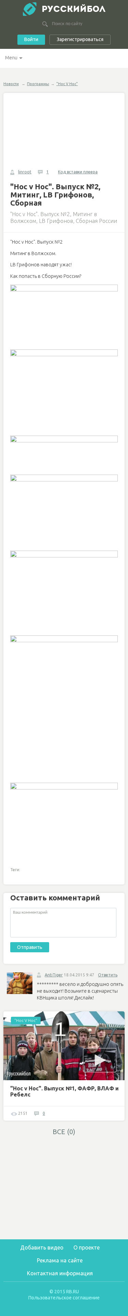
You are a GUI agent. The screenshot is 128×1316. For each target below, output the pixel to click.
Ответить (107, 975)
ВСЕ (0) (64, 1132)
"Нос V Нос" (67, 84)
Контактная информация (60, 1273)
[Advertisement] (64, 1187)
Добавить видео (41, 1247)
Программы (38, 84)
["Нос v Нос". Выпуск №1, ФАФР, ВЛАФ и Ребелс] (64, 1045)
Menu (11, 57)
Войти (31, 39)
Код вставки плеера (78, 172)
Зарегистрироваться (80, 39)
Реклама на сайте (60, 1260)
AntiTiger (54, 975)
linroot (24, 172)
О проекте (86, 1247)
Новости (11, 84)
